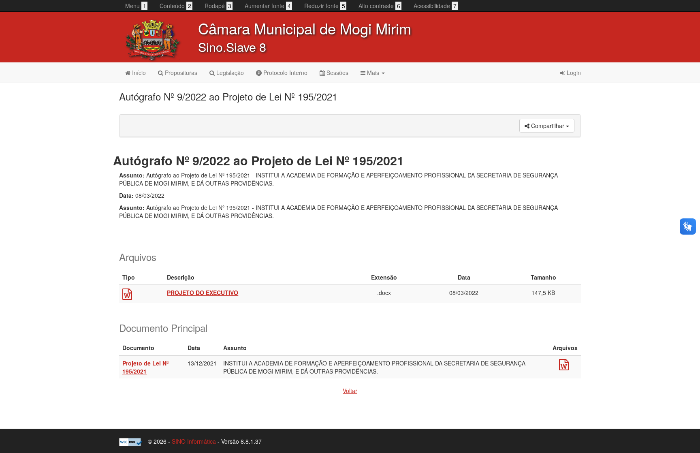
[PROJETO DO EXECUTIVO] (127, 296)
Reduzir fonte (324, 6)
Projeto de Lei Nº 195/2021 (145, 367)
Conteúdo (175, 6)
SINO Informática (194, 441)
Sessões (336, 72)
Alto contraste (379, 6)
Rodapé (218, 6)
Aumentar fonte (268, 6)
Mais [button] (373, 72)
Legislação (229, 72)
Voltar (350, 391)
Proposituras (180, 72)
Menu (135, 6)
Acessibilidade (435, 6)
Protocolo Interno (284, 72)
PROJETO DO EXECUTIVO (202, 292)
